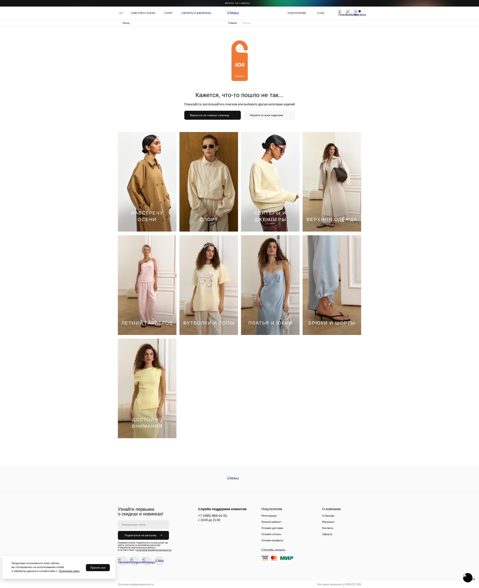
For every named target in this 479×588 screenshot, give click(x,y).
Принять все (98, 567)
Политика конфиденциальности (136, 584)
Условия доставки (272, 527)
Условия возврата (272, 540)
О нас (321, 13)
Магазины (328, 521)
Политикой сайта (69, 570)
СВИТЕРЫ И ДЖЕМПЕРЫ (196, 13)
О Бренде (328, 515)
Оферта (327, 534)
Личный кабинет (271, 521)
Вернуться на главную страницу (209, 115)
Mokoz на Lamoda (237, 3)
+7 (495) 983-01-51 (212, 515)
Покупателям (297, 13)
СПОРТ (168, 13)
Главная (232, 23)
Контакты (327, 527)
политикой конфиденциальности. (154, 550)
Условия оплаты (271, 534)
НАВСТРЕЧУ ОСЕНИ (143, 13)
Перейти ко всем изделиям (266, 115)
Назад (126, 23)
